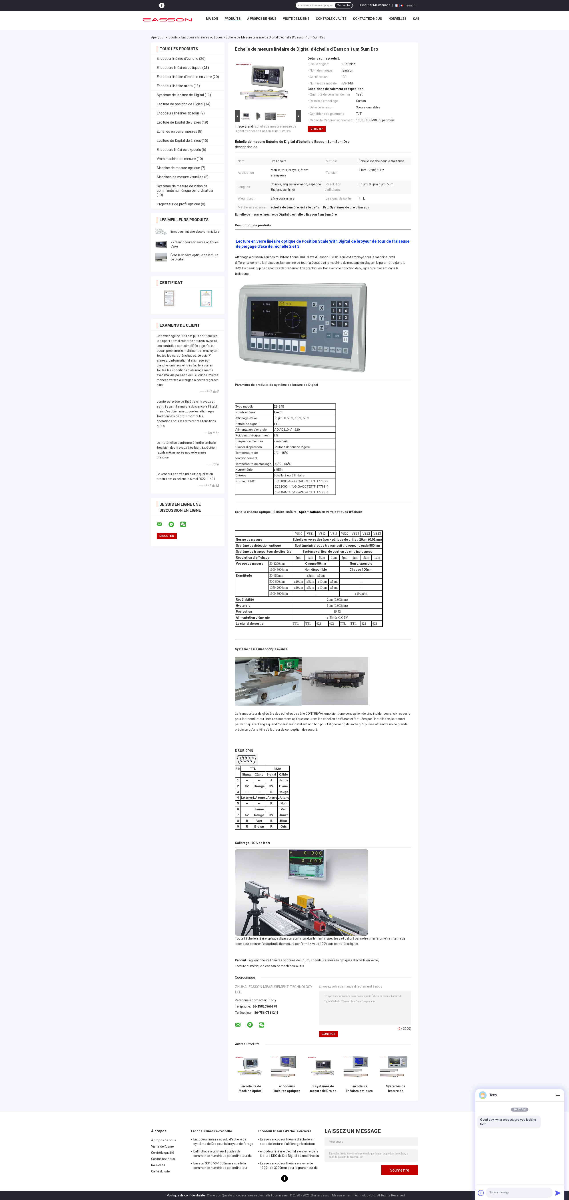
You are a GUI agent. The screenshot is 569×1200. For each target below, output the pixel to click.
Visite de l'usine (296, 18)
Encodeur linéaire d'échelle (177, 58)
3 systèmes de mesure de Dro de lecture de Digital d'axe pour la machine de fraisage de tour (323, 1088)
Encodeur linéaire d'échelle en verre (184, 77)
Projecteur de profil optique (178, 204)
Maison (212, 18)
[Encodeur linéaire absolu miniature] (161, 231)
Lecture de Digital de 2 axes (179, 140)
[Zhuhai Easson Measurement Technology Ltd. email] (162, 524)
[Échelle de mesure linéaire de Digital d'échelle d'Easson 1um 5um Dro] (266, 82)
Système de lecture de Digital (180, 95)
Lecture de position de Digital (180, 104)
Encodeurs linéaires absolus (178, 113)
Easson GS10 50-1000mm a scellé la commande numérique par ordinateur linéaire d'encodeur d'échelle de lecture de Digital (221, 1166)
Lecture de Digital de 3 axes (179, 122)
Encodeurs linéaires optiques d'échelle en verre (344, 960)
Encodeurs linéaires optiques (202, 37)
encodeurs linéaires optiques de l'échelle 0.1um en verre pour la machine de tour (286, 1088)
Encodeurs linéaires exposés (179, 150)
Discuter (317, 128)
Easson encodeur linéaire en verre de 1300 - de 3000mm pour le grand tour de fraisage (289, 1166)
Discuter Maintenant (375, 5)
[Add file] (481, 1193)
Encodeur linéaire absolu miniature (195, 231)
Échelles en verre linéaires (177, 131)
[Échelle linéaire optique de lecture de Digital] (161, 257)
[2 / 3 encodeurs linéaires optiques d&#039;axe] (161, 244)
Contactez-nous (367, 18)
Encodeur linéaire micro (175, 86)
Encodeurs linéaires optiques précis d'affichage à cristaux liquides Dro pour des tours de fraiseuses (359, 1088)
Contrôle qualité (331, 18)
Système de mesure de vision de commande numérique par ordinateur (185, 188)
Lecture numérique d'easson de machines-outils (269, 966)
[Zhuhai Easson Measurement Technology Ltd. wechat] (185, 524)
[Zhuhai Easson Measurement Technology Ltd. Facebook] (162, 5)
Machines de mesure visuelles (180, 177)
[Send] (557, 1193)
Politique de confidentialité (186, 1195)
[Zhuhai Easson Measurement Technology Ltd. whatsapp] (174, 524)
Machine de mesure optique (178, 168)
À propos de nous (261, 18)
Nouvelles (397, 18)
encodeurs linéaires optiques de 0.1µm (281, 960)
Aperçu (156, 37)
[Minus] (558, 1095)
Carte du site (160, 1171)
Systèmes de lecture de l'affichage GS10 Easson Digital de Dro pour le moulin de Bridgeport (396, 1088)
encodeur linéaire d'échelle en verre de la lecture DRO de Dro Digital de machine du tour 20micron (289, 1154)
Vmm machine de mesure (176, 159)
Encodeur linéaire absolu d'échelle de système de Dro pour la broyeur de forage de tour (223, 1142)
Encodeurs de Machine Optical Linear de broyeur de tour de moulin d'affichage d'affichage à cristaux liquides (251, 1088)
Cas (416, 18)
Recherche (343, 5)
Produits (232, 18)
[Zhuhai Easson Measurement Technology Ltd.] (167, 19)
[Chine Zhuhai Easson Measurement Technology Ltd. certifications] (169, 298)
